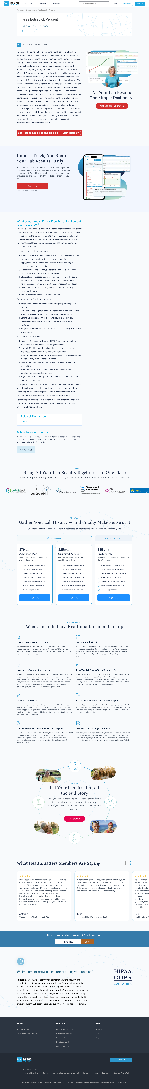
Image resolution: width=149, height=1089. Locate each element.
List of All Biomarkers (64, 1034)
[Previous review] (125, 863)
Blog (97, 1038)
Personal (28, 4)
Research (56, 4)
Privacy (86, 1073)
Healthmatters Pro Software (27, 1034)
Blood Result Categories (65, 1030)
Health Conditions (62, 1046)
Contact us (121, 1060)
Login (115, 4)
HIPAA (95, 1073)
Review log (26, 449)
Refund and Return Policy (121, 1073)
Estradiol (24, 421)
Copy (87, 941)
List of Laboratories (63, 1042)
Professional (42, 4)
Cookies (105, 1073)
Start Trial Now (70, 132)
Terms (45, 1073)
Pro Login (127, 4)
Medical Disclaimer (32, 1073)
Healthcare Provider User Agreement (65, 1073)
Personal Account (23, 1030)
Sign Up (140, 4)
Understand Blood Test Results (67, 1038)
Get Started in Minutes (112, 106)
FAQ (97, 1034)
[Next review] (130, 863)
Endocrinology (30, 31)
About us (99, 1030)
